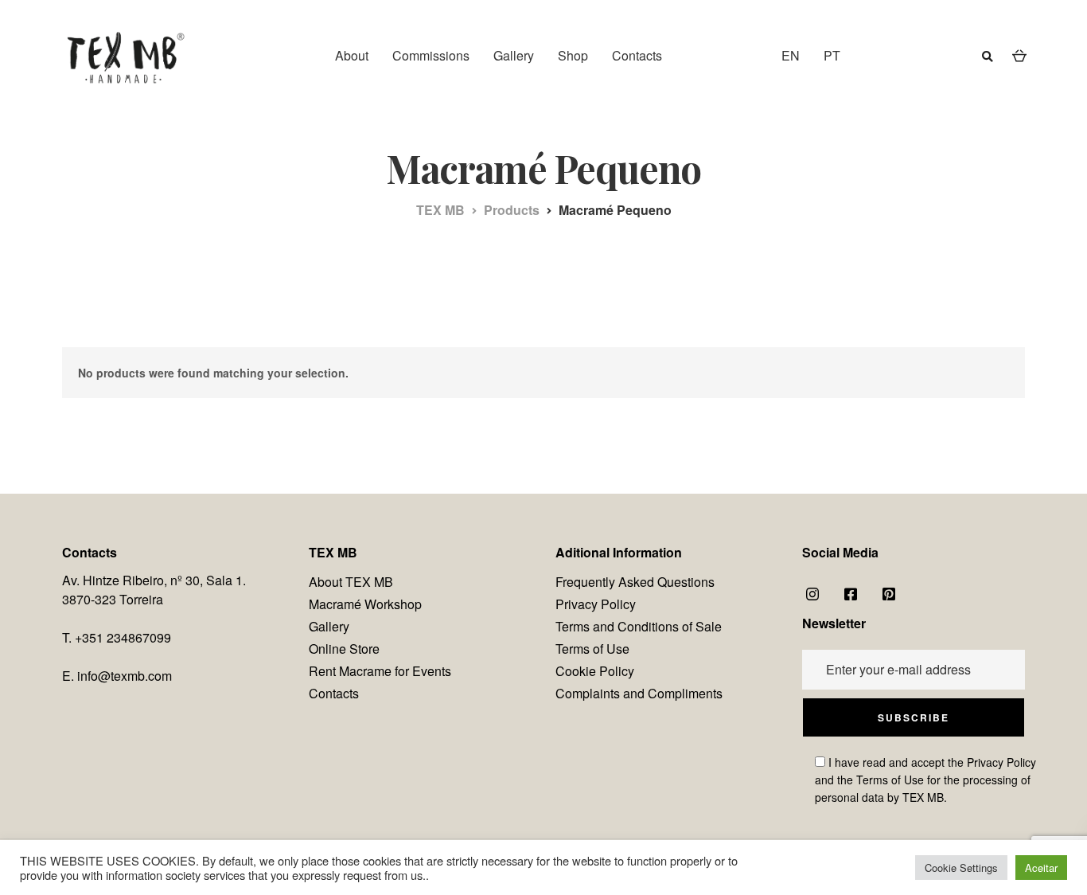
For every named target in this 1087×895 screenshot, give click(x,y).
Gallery (513, 55)
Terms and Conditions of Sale (638, 626)
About (351, 55)
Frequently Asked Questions (635, 582)
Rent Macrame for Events (380, 671)
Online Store (344, 648)
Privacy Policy (595, 604)
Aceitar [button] (1041, 867)
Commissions (430, 55)
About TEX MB (351, 582)
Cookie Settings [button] (961, 867)
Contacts (637, 55)
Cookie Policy (594, 671)
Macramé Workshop (365, 604)
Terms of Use (592, 648)
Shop (573, 55)
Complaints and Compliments (639, 693)
